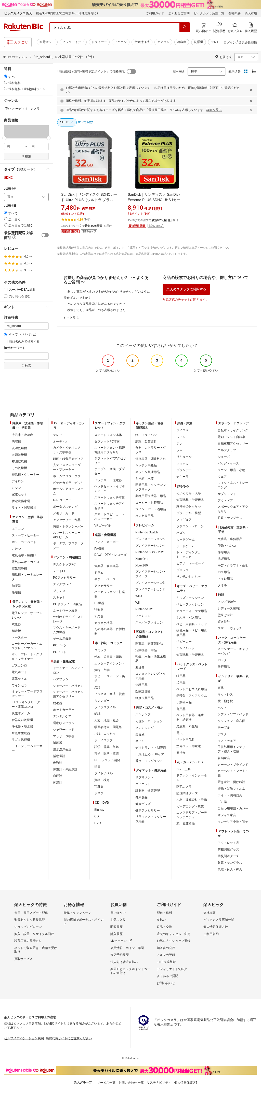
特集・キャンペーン (77, 913)
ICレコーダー (62, 500)
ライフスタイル (105, 707)
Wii (137, 602)
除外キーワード (14, 348)
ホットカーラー (63, 710)
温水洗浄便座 (62, 749)
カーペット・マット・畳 (233, 773)
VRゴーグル (102, 525)
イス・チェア (227, 741)
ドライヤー (99, 42)
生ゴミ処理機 (21, 740)
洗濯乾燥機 (19, 448)
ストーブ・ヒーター (25, 535)
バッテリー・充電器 (108, 480)
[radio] (5, 76)
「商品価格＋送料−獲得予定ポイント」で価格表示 (90, 71)
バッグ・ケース (228, 463)
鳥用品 (181, 709)
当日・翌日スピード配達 (31, 913)
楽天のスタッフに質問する (186, 289)
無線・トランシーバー (68, 526)
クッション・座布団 (231, 721)
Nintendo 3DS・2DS (149, 552)
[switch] (45, 235)
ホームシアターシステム (68, 491)
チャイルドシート (188, 648)
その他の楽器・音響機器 (109, 631)
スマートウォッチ (230, 628)
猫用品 (181, 676)
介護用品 (141, 685)
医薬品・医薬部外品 (149, 643)
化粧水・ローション (149, 721)
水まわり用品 (144, 516)
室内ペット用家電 (188, 746)
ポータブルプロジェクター (68, 546)
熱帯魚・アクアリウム (191, 696)
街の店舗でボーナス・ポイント (83, 922)
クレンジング (144, 728)
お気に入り (118, 919)
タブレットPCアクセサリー (110, 461)
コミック (100, 650)
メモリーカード (63, 513)
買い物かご (118, 913)
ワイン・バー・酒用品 (150, 509)
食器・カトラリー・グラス (150, 450)
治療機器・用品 (146, 650)
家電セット (47, 42)
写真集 (98, 786)
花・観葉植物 (185, 824)
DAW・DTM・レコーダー (110, 557)
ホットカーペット (24, 542)
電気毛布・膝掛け (24, 555)
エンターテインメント (109, 663)
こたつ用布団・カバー (233, 808)
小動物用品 (184, 702)
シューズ (224, 457)
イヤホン (120, 42)
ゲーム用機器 (62, 639)
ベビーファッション (190, 604)
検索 (28, 156)
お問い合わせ (166, 983)
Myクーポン (118, 941)
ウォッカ (182, 463)
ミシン (16, 488)
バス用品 (224, 572)
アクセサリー (103, 586)
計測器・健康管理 (147, 790)
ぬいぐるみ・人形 (188, 493)
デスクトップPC (64, 564)
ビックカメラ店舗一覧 (209, 13)
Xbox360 (141, 565)
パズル (181, 533)
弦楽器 (98, 610)
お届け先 (10, 188)
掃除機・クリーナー (25, 474)
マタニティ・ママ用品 (191, 611)
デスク (222, 734)
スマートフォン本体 (108, 435)
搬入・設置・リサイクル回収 (34, 934)
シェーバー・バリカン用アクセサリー (68, 694)
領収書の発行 (166, 948)
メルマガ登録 (166, 955)
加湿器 (16, 586)
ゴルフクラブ (227, 450)
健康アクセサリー (147, 810)
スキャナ (59, 597)
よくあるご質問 (179, 13)
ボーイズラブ (103, 740)
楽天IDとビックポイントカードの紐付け (130, 971)
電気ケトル (19, 678)
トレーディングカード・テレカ (190, 554)
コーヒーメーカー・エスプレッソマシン (27, 646)
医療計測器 (143, 691)
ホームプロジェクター (68, 476)
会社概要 (234, 13)
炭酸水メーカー (22, 713)
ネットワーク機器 (65, 611)
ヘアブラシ (60, 679)
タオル (222, 585)
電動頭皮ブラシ (63, 723)
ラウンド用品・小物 (231, 470)
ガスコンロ (19, 665)
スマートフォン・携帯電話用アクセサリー (109, 450)
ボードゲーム (185, 546)
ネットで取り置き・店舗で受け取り (35, 950)
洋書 (97, 767)
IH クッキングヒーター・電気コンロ (26, 704)
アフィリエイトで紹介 (172, 969)
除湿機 (16, 592)
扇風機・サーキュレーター (27, 577)
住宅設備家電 (21, 501)
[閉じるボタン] (252, 90)
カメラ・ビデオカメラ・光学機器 (67, 450)
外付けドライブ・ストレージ (68, 619)
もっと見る (71, 318)
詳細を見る (214, 110)
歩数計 (57, 762)
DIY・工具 (183, 769)
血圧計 (57, 776)
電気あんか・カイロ (25, 562)
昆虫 (179, 733)
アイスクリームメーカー (27, 748)
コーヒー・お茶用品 (149, 502)
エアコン (163, 42)
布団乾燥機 (19, 461)
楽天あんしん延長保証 (29, 919)
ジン (179, 443)
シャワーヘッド (63, 729)
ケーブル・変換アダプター (109, 471)
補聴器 (57, 743)
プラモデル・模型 (188, 513)
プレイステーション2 (150, 589)
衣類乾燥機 (19, 455)
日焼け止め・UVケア (149, 754)
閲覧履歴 (116, 927)
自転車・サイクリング (233, 430)
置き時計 (224, 621)
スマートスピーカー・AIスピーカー (68, 535)
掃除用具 (224, 552)
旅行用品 (224, 667)
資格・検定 (102, 780)
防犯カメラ (184, 786)
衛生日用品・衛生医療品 (150, 659)
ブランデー (184, 470)
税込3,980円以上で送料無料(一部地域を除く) (67, 13)
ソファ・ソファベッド (233, 714)
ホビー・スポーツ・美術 (109, 678)
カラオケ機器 (103, 623)
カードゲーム (185, 539)
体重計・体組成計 (65, 769)
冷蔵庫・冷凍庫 (22, 435)
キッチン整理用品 (147, 472)
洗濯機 (198, 42)
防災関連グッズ (187, 793)
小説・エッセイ (105, 733)
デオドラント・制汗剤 (150, 747)
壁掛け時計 (225, 615)
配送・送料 (164, 913)
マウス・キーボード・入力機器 (68, 630)
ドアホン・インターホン (191, 778)
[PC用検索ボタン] (184, 27)
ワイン (181, 437)
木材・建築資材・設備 (191, 800)
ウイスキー (184, 430)
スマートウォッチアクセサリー (109, 506)
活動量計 (59, 756)
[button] (15, 131)
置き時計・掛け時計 (231, 782)
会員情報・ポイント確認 (127, 948)
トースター (19, 637)
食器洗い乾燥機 (22, 720)
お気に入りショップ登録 (173, 941)
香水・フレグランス (149, 761)
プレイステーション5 (150, 539)
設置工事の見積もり (28, 941)
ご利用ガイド (155, 13)
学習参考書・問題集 (108, 727)
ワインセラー (21, 685)
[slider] (4, 138)
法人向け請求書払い (124, 962)
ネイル (140, 741)
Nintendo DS (144, 609)
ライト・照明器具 (24, 507)
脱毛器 (57, 703)
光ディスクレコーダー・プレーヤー (67, 467)
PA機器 (99, 548)
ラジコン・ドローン (190, 526)
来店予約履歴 (119, 955)
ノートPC (60, 571)
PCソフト (60, 652)
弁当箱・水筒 (144, 478)
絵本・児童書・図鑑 (108, 657)
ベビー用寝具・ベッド (191, 624)
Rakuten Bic (23, 27)
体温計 (57, 782)
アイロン (18, 481)
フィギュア (184, 519)
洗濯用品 (224, 559)
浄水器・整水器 (22, 726)
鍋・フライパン (146, 435)
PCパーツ (60, 645)
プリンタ (59, 591)
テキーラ (182, 476)
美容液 (140, 734)
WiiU (138, 596)
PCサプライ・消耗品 (67, 604)
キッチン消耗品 (146, 465)
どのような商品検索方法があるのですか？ (96, 304)
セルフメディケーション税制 (24, 1038)
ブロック (182, 570)
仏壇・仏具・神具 (230, 869)
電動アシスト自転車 (231, 437)
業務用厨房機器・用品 (150, 496)
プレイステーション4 (150, 545)
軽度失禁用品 (144, 698)
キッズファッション (190, 598)
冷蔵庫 (181, 42)
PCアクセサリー (64, 577)
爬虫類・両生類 (187, 726)
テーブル (224, 727)
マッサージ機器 (63, 736)
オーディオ (60, 441)
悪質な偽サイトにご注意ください (69, 1038)
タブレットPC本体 (107, 441)
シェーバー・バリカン (68, 686)
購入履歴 (116, 934)
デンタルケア (62, 716)
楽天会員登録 (248, 42)
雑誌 (97, 714)
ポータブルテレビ (65, 506)
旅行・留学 (102, 670)
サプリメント (144, 777)
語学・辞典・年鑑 (106, 747)
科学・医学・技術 (106, 753)
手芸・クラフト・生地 (233, 565)
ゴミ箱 (222, 802)
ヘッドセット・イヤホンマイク (109, 489)
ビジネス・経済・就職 (109, 694)
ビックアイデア (73, 42)
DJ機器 (99, 603)
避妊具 (140, 667)
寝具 (221, 688)
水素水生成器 (21, 733)
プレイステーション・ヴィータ (150, 574)
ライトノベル (103, 773)
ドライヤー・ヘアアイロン (68, 670)
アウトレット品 (228, 843)
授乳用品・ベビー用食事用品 (191, 633)
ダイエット (143, 784)
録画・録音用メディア (68, 459)
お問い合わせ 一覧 (131, 1082)
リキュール (184, 457)
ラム (179, 450)
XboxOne (141, 559)
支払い (161, 919)
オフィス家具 (227, 815)
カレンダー (102, 700)
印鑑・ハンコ (227, 545)
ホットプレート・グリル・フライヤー (27, 656)
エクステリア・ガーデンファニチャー (191, 815)
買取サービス (23, 959)
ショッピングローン (28, 927)
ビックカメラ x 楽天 (18, 13)
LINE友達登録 (166, 962)
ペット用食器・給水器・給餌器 (190, 717)
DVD (97, 823)
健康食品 (141, 797)
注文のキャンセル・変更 (173, 934)
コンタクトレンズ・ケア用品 (150, 676)
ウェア (222, 476)
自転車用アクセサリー (233, 443)
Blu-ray (99, 810)
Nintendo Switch (146, 532)
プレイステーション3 (150, 583)
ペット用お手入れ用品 (191, 689)
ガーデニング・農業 (190, 806)
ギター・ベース (105, 579)
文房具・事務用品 (230, 539)
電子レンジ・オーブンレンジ (27, 615)
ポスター (100, 793)
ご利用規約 (211, 934)
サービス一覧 (106, 1082)
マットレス (225, 694)
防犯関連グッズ (228, 849)
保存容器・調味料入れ (150, 459)
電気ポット (19, 672)
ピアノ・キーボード (108, 542)
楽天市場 (251, 13)
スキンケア (143, 714)
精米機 (16, 631)
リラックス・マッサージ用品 (150, 819)
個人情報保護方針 (215, 927)
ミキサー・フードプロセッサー (27, 694)
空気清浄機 (142, 42)
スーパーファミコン (149, 622)
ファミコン (143, 616)
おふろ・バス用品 (188, 617)
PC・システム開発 (107, 760)
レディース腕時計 (230, 608)
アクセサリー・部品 (67, 520)
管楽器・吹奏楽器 (106, 566)
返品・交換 (164, 927)
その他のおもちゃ (188, 576)
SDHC (8, 177)
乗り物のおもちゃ (188, 506)
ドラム (98, 572)
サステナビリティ (159, 1082)
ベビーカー (184, 641)
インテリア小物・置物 (233, 822)
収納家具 (224, 758)
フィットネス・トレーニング (233, 485)
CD (96, 816)
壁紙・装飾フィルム (231, 788)
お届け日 (10, 205)
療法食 (181, 753)
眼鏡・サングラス (230, 518)
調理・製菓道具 (146, 441)
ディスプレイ (62, 584)
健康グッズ (143, 804)
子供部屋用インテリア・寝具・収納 (231, 749)
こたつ (16, 548)
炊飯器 (16, 624)
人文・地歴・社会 (106, 720)
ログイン (230, 42)
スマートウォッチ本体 (109, 497)
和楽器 (98, 616)
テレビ (215, 42)
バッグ (222, 660)
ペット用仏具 (185, 739)
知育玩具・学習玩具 (190, 500)
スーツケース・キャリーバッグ (233, 651)
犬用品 (181, 682)
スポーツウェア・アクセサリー (233, 509)
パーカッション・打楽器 (109, 594)
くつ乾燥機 (19, 468)
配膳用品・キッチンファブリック (150, 487)
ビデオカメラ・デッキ (68, 483)
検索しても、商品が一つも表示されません (96, 310)
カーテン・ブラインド (233, 764)
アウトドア (225, 500)
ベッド (222, 707)
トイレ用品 (225, 578)
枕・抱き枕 (225, 701)
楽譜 (97, 687)
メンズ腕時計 (227, 602)
